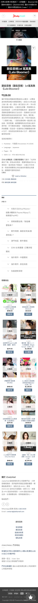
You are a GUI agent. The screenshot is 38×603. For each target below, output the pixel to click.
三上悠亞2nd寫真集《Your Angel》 (9, 308)
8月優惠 (4, 21)
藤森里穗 (13, 182)
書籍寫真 (18, 30)
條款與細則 (19, 535)
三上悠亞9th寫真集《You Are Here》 (9, 456)
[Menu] (3, 16)
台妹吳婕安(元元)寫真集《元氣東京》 (10, 420)
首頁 (13, 30)
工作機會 (11, 590)
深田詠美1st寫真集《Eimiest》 (28, 308)
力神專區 (11, 21)
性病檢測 (32, 21)
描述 (3, 197)
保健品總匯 (27, 25)
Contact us (18, 597)
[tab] (19, 197)
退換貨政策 (19, 532)
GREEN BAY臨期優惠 (21, 21)
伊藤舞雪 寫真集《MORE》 (9, 382)
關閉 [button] (30, 7)
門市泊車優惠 (7, 566)
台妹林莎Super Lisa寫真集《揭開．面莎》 (10, 344)
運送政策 (19, 530)
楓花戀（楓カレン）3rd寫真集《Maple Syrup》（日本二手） (28, 344)
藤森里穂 (7, 182)
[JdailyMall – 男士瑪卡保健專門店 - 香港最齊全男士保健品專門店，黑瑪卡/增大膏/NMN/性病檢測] (19, 16)
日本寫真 (24, 30)
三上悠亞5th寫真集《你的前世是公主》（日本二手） (28, 382)
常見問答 (17, 590)
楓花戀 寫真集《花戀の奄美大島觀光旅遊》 (28, 420)
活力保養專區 (11, 25)
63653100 (22, 509)
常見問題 (19, 527)
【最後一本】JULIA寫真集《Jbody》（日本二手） (28, 456)
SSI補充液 (20, 25)
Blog (10, 597)
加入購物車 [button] (28, 352)
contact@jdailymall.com (15, 511)
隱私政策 (19, 538)
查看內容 (9, 314)
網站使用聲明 (31, 590)
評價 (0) (4, 201)
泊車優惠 (5, 590)
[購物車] (34, 16)
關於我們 (4, 597)
